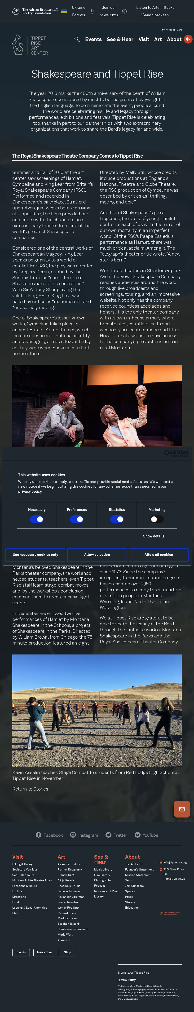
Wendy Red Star (68, 907)
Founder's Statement (139, 869)
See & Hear (120, 39)
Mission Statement (138, 875)
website (108, 300)
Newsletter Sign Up (182, 809)
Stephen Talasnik (69, 924)
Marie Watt (65, 934)
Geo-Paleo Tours (23, 875)
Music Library (103, 869)
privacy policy (30, 492)
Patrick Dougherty (70, 869)
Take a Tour (44, 952)
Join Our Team (134, 886)
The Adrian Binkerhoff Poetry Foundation (170, 913)
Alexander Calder (69, 864)
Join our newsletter (109, 11)
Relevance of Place (106, 891)
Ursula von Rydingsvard (73, 929)
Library (99, 896)
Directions (19, 897)
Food (15, 902)
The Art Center (135, 864)
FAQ (15, 913)
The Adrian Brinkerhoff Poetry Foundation (36, 11)
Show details (153, 536)
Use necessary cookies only (35, 555)
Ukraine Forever (78, 11)
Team (128, 880)
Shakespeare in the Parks (44, 631)
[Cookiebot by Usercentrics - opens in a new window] (168, 453)
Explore (17, 891)
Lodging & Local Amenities (29, 907)
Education (132, 907)
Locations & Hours (24, 886)
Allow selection (97, 555)
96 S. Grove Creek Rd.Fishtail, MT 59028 (174, 874)
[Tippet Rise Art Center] (30, 44)
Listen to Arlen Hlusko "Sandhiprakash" (155, 11)
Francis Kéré (66, 875)
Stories (40, 789)
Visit (144, 39)
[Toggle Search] (77, 39)
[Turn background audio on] (188, 39)
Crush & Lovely (154, 986)
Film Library (102, 875)
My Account (168, 30)
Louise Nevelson (68, 902)
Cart (179, 30)
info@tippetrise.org (175, 862)
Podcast (99, 885)
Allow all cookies (159, 555)
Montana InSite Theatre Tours (32, 880)
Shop (67, 952)
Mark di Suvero (68, 918)
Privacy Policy (127, 979)
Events (93, 39)
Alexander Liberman (71, 897)
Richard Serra (67, 913)
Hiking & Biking (22, 864)
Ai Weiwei (64, 940)
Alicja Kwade (66, 880)
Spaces (130, 891)
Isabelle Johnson (69, 891)
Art (158, 39)
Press (129, 897)
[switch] (77, 519)
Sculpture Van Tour (24, 869)
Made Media (136, 986)
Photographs (102, 880)
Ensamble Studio (69, 886)
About (174, 39)
